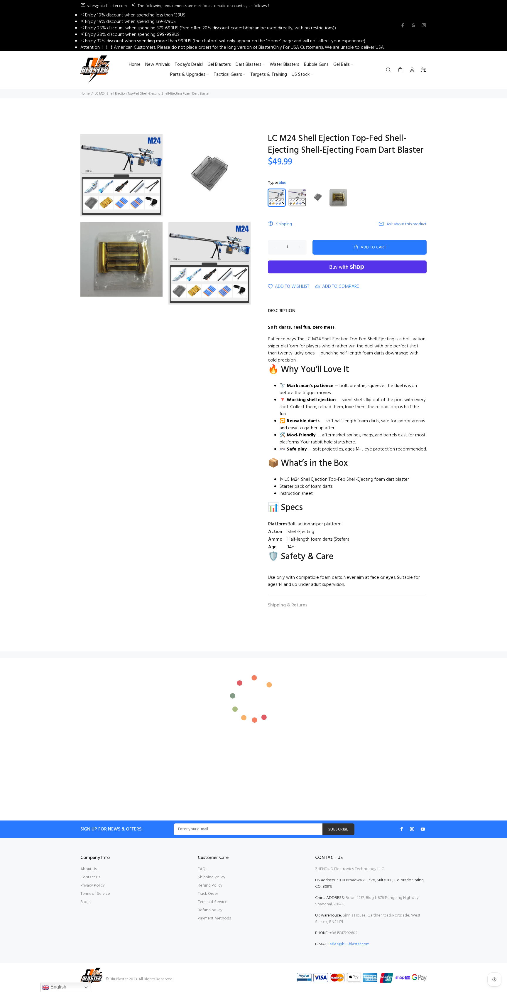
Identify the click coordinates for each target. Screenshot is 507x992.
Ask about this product (406, 224)
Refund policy (210, 910)
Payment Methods (214, 918)
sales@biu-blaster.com (349, 944)
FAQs (202, 869)
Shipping (284, 224)
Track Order (208, 893)
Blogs (85, 902)
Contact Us (90, 877)
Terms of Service (95, 893)
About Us (88, 869)
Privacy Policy (92, 885)
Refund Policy (210, 885)
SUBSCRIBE (338, 829)
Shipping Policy (211, 877)
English (57, 986)
